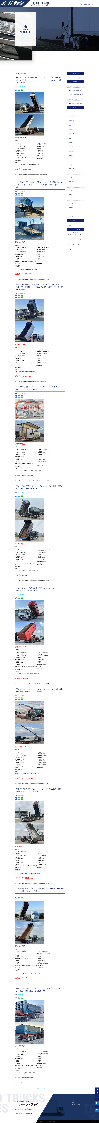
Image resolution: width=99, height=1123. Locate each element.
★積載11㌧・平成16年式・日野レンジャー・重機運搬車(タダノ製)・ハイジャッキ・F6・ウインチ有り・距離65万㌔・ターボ (39, 184)
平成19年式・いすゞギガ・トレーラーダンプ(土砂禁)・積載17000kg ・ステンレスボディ (39, 790)
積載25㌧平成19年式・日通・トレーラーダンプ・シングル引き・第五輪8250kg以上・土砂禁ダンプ (39, 989)
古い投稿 (36, 1088)
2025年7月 (71, 112)
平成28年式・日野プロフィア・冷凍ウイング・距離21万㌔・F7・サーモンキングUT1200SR (39, 388)
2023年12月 (71, 116)
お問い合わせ (91, 5)
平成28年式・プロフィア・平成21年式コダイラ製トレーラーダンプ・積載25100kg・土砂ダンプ (40, 890)
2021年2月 (71, 190)
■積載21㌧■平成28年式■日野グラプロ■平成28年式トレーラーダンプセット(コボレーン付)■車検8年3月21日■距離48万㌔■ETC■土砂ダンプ (76, 90)
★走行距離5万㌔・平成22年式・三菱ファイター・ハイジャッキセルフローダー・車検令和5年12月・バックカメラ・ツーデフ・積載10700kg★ (76, 103)
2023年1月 (71, 129)
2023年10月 (71, 120)
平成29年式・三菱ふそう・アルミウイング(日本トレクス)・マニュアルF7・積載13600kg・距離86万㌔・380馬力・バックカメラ (76, 99)
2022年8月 (71, 142)
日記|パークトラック (94, 1)
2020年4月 (71, 212)
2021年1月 (71, 194)
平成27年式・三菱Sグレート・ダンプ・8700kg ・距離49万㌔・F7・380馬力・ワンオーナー (39, 487)
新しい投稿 (44, 1088)
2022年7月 (71, 146)
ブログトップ (76, 73)
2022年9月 (71, 138)
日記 (70, 225)
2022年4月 (71, 155)
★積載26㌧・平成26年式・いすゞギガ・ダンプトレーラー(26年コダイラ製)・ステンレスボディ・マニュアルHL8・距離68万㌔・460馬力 (39, 80)
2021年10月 (71, 177)
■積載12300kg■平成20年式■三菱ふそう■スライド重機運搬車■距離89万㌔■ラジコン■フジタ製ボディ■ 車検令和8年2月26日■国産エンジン (76, 86)
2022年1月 (71, 164)
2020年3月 (71, 216)
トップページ (78, 5)
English (97, 1092)
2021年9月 (71, 181)
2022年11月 (71, 133)
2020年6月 (71, 207)
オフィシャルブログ (97, 5)
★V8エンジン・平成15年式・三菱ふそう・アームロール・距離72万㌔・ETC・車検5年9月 (39, 589)
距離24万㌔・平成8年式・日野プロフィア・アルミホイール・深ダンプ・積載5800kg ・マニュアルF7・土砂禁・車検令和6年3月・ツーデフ (39, 287)
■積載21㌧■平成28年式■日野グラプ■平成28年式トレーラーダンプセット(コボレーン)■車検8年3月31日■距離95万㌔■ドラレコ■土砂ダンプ (76, 94)
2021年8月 (71, 186)
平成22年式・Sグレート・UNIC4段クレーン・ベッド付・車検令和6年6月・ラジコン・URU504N (39, 690)
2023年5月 (71, 125)
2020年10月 (71, 199)
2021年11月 (71, 173)
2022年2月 (71, 160)
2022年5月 (71, 151)
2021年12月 (71, 168)
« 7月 (68, 252)
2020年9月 (71, 203)
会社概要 (85, 5)
